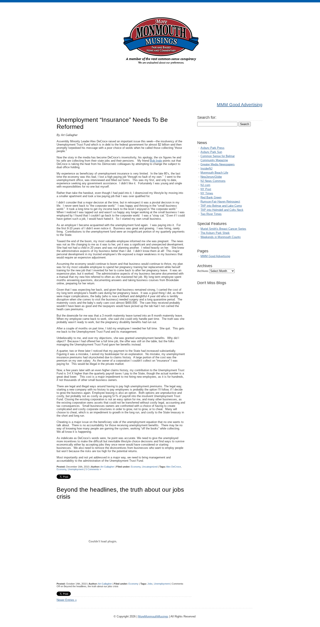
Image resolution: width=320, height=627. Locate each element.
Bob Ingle (156, 160)
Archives (202, 271)
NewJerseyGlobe (211, 176)
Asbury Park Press (212, 147)
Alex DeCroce (173, 466)
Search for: (206, 117)
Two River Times (211, 214)
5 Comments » (93, 469)
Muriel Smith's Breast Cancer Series (223, 228)
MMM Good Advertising (239, 104)
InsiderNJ (206, 168)
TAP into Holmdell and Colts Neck (221, 209)
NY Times (206, 193)
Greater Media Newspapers (217, 164)
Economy (136, 466)
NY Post (205, 189)
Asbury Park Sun (211, 152)
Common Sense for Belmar (217, 156)
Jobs (150, 583)
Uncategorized (149, 466)
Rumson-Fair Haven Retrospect (220, 201)
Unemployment (76, 469)
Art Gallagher (107, 466)
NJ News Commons (213, 181)
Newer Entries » (67, 600)
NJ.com (205, 185)
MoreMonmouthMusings (153, 616)
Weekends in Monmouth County (220, 237)
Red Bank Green (210, 197)
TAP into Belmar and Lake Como (221, 205)
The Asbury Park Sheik (215, 233)
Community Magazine (214, 160)
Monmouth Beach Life (214, 172)
